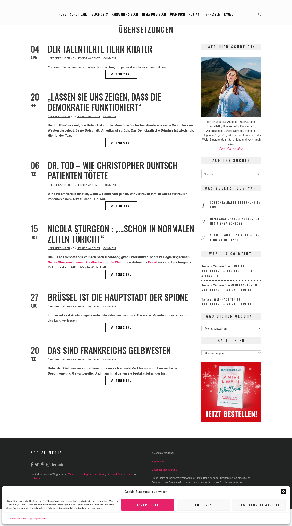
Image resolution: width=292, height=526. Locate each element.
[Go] (257, 174)
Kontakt (195, 14)
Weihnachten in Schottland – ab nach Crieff (229, 287)
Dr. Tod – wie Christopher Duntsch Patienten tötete (113, 170)
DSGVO (228, 14)
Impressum (40, 518)
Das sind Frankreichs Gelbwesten (109, 350)
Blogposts (99, 14)
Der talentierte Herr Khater (100, 48)
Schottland (79, 14)
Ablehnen (203, 504)
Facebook (99, 474)
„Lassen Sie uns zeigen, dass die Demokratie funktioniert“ (104, 101)
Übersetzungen (59, 58)
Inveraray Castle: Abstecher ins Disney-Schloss (235, 221)
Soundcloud (125, 474)
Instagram (86, 474)
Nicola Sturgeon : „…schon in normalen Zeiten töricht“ (121, 233)
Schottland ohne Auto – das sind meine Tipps (235, 237)
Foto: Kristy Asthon (231, 148)
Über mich (177, 14)
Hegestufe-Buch (154, 14)
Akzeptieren (148, 504)
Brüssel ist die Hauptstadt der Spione (118, 296)
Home (62, 14)
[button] (283, 491)
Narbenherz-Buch (125, 14)
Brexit (152, 262)
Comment (110, 58)
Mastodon (74, 474)
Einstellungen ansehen (259, 504)
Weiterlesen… (121, 74)
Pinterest (111, 474)
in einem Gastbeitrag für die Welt (97, 262)
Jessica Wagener (89, 58)
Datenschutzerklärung (20, 518)
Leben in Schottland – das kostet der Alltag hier (226, 271)
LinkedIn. (36, 478)
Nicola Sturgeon (60, 262)
